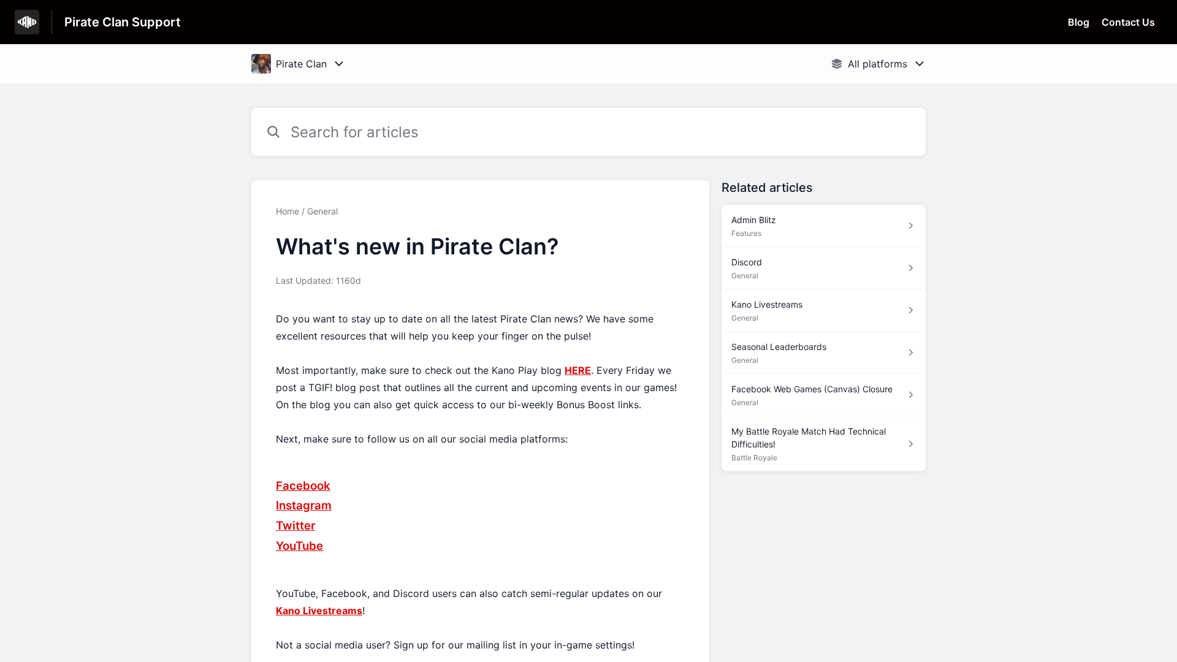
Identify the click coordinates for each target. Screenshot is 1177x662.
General (322, 211)
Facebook (303, 486)
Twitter (295, 526)
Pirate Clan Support (122, 22)
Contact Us (1128, 22)
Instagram (304, 505)
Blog (1078, 22)
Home (287, 211)
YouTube (299, 546)
